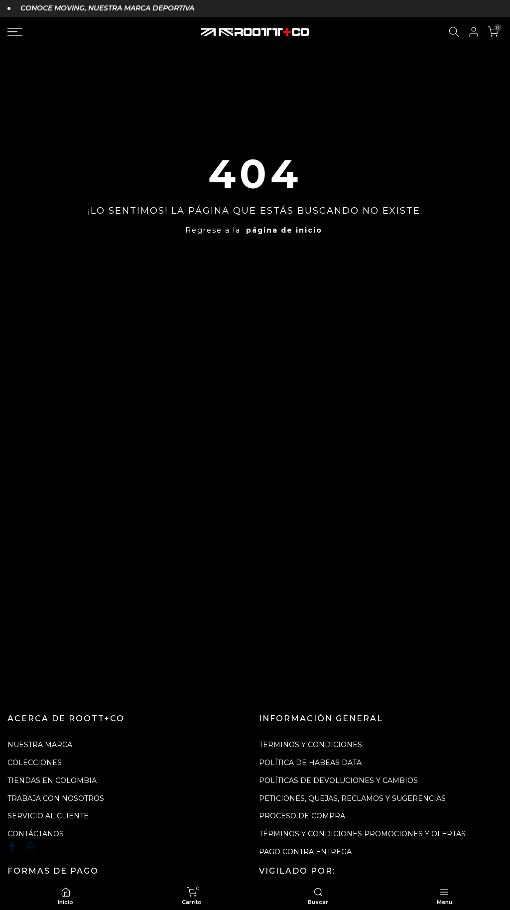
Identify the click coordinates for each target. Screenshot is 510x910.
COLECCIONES (34, 762)
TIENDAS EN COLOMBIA (52, 780)
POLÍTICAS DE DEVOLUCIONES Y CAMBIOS (338, 780)
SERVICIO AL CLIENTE (48, 815)
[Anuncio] (100, 8)
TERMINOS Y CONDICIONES (310, 744)
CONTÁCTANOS (35, 833)
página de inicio (284, 230)
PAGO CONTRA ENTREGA (305, 851)
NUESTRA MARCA (39, 744)
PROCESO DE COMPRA (302, 815)
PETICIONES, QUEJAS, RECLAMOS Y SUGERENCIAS (352, 798)
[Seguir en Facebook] (11, 846)
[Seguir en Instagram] (30, 846)
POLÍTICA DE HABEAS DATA (310, 762)
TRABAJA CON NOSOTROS (55, 798)
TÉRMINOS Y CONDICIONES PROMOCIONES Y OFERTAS (362, 833)
